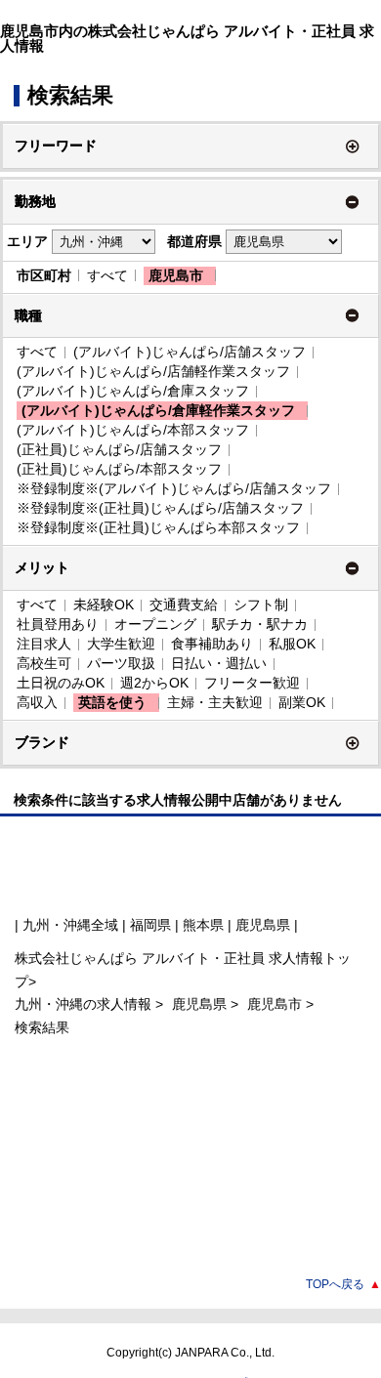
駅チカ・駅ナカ (260, 624)
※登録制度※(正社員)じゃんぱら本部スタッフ (158, 527)
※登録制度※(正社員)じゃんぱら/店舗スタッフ (160, 508)
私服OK (292, 643)
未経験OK (103, 604)
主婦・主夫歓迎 (215, 702)
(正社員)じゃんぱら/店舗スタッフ (119, 449)
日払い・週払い (219, 663)
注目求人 (44, 643)
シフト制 (260, 604)
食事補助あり (212, 643)
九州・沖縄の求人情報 (85, 1004)
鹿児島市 (175, 275)
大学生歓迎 (121, 643)
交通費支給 (183, 604)
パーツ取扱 (121, 663)
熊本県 (203, 925)
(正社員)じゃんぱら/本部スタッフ (119, 469)
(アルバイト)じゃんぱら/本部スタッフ (133, 430)
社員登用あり (58, 624)
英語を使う (112, 702)
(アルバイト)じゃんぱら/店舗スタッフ (189, 351)
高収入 (37, 702)
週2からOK (154, 682)
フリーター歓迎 (252, 682)
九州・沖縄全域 (70, 925)
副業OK (301, 702)
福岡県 (150, 925)
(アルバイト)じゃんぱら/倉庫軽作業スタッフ (158, 410)
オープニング (155, 624)
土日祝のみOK (61, 682)
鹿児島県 (199, 1004)
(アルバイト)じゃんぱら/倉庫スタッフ (133, 390)
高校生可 (44, 663)
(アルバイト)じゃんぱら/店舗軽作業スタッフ (153, 371)
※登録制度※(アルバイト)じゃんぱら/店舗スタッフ (174, 488)
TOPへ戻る (343, 1284)
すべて (107, 275)
